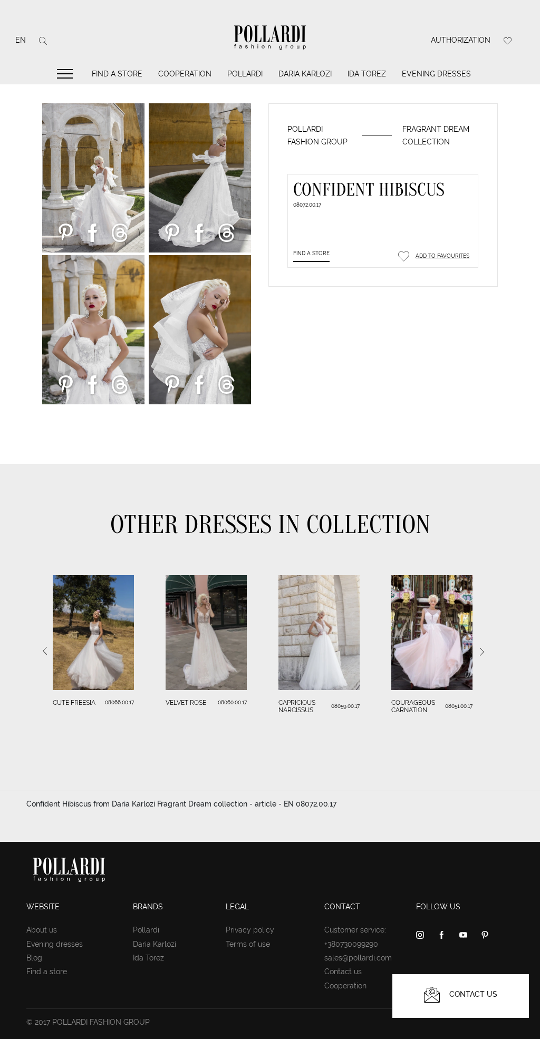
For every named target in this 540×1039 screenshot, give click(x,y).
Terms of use (248, 944)
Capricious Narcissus (296, 706)
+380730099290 (351, 944)
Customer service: (355, 930)
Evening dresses (436, 74)
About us (41, 930)
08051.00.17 (458, 706)
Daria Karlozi (305, 74)
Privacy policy (250, 930)
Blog (34, 958)
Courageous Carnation (413, 706)
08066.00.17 (119, 702)
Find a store (117, 74)
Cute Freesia (74, 702)
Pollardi (245, 74)
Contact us (343, 971)
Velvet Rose (186, 702)
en (20, 40)
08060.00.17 (232, 702)
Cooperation (184, 74)
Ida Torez (367, 74)
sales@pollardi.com (358, 958)
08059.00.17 (345, 706)
